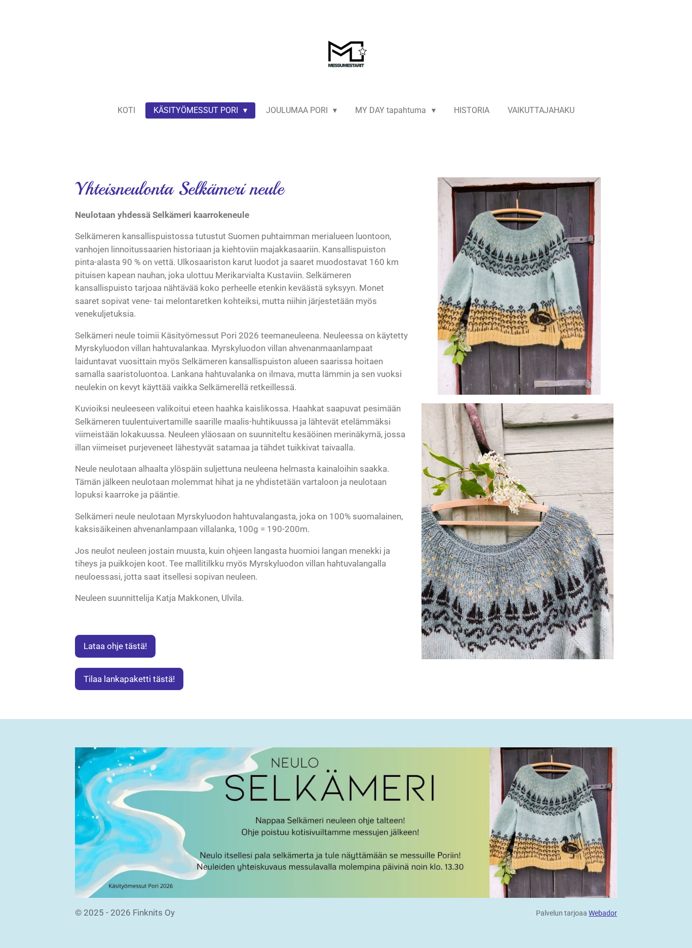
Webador (603, 913)
